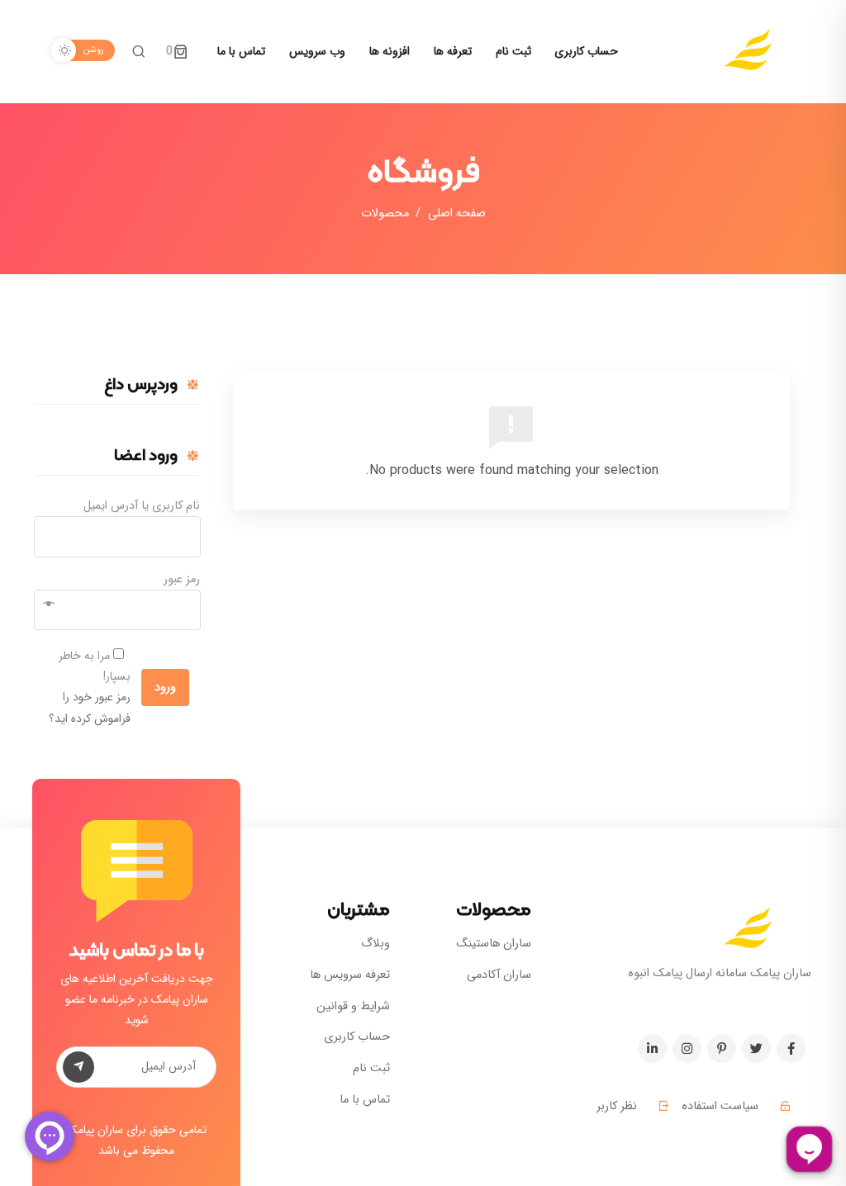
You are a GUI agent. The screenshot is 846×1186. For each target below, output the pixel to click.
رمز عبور (182, 579)
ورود (165, 687)
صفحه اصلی (457, 213)
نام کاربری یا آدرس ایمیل (141, 505)
